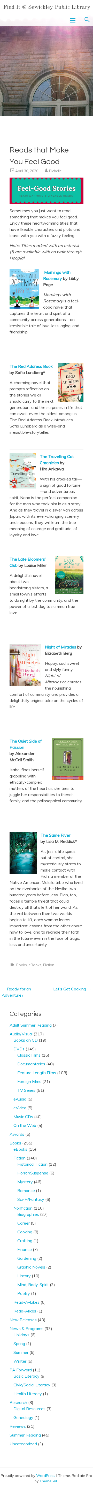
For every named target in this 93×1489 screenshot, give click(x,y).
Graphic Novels (31, 1267)
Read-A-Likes (26, 1302)
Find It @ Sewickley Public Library (46, 7)
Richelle (55, 171)
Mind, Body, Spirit (33, 1284)
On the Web (24, 1125)
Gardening (26, 1258)
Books (21, 965)
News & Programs (26, 1328)
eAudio (19, 1099)
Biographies (28, 1214)
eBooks (35, 965)
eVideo (19, 1107)
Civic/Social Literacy (31, 1384)
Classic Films (29, 1055)
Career (23, 1223)
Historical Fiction (32, 1164)
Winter (19, 1361)
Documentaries (31, 1063)
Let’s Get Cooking (72, 988)
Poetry (23, 1293)
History (24, 1275)
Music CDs (23, 1116)
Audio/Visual (21, 1033)
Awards (17, 1134)
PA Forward (21, 1369)
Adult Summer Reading (31, 1025)
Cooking (24, 1231)
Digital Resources (29, 1408)
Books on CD (25, 1040)
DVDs (19, 1048)
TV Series (26, 1090)
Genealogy (23, 1417)
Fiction (48, 965)
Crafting (24, 1240)
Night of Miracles (60, 647)
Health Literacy (27, 1393)
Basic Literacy (26, 1376)
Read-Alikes (24, 1311)
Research (18, 1402)
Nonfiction (23, 1208)
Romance (26, 1190)
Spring (19, 1343)
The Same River (55, 835)
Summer (20, 1352)
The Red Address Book (31, 366)
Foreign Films (29, 1081)
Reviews (18, 1426)
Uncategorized (23, 1443)
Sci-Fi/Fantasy (30, 1199)
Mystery (25, 1181)
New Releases (23, 1319)
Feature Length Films (36, 1072)
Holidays (21, 1334)
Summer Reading (25, 1435)
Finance (24, 1249)
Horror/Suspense (32, 1172)
